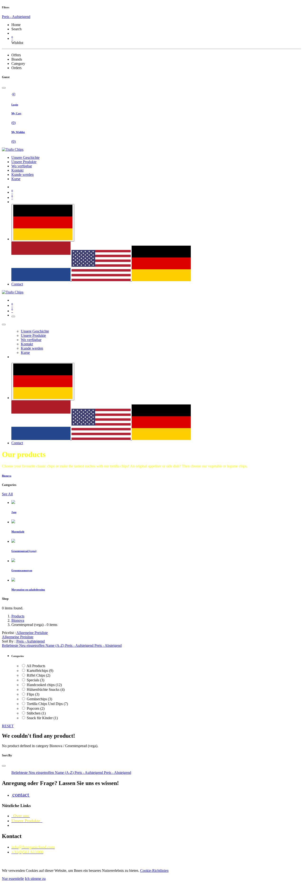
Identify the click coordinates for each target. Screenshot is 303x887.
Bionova (17, 620)
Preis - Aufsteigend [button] (16, 17)
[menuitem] (25, 157)
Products (17, 616)
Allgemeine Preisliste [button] (32, 633)
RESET (8, 726)
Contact (17, 284)
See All (7, 494)
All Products (36, 666)
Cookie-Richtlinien (154, 871)
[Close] (4, 88)
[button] (30, 641)
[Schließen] (4, 324)
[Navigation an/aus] (13, 316)
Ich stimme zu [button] (35, 879)
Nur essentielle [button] (13, 879)
